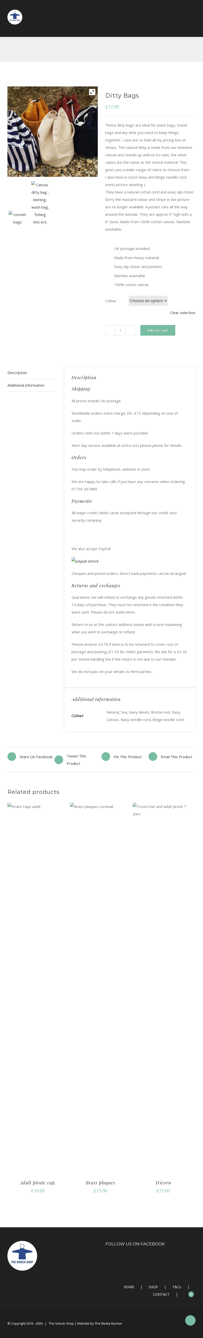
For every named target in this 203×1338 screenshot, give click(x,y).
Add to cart (158, 330)
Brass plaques (100, 1183)
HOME (129, 1286)
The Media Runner (108, 1323)
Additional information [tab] (25, 385)
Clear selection (182, 312)
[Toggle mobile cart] (185, 24)
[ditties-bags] (19, 219)
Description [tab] (17, 372)
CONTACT (161, 1294)
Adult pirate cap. (38, 1183)
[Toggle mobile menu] (194, 24)
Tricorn (163, 1183)
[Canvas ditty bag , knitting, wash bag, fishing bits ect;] (41, 204)
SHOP (153, 1286)
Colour (110, 300)
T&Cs (176, 1286)
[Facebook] (150, 1258)
